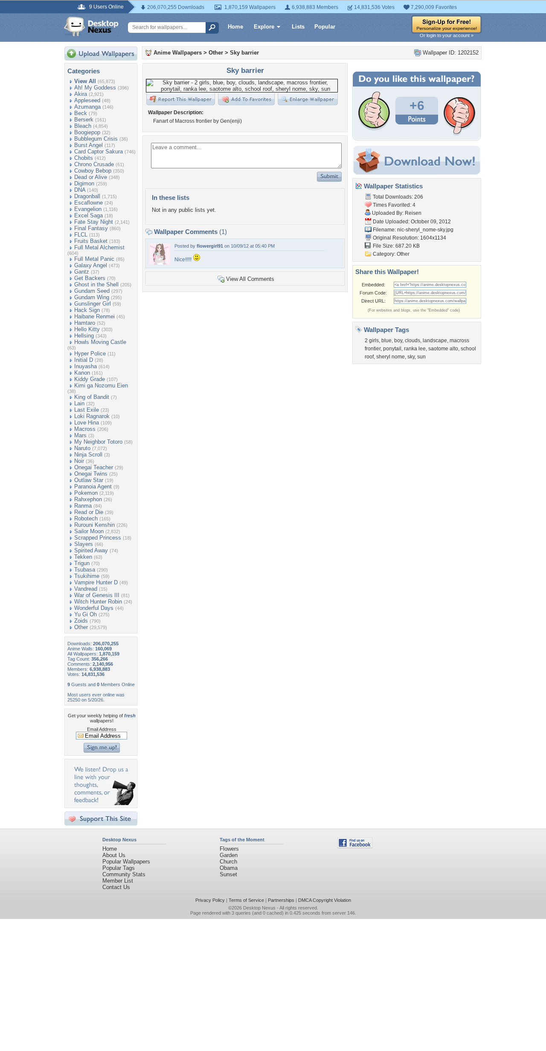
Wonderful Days (93, 608)
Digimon (84, 183)
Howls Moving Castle (100, 342)
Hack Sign (87, 310)
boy (398, 341)
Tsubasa (84, 569)
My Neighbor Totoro (98, 442)
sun (421, 357)
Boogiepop (87, 132)
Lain (79, 403)
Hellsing (84, 335)
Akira (80, 94)
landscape (435, 341)
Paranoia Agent (93, 486)
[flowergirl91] (159, 263)
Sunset (228, 874)
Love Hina (86, 422)
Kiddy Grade (89, 379)
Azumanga (87, 107)
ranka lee (415, 349)
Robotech (86, 518)
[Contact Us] (103, 803)
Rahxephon (88, 499)
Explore (264, 26)
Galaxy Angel (90, 265)
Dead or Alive (90, 177)
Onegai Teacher (93, 467)
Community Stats (123, 874)
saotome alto (443, 349)
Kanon (82, 373)
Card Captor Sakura (98, 151)
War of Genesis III (96, 595)
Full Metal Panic (94, 259)
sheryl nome (390, 357)
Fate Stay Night (93, 222)
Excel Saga (88, 215)
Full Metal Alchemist (99, 247)
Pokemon (86, 493)
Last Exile (86, 410)
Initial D (83, 360)
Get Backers (89, 278)
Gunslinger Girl (92, 303)
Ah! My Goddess (95, 87)
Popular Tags (118, 868)
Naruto (82, 448)
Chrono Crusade (94, 164)
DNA (79, 190)
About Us (113, 855)
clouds (412, 341)
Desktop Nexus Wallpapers (91, 26)
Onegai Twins (90, 474)
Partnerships (281, 900)
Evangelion (88, 209)
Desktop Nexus (259, 907)
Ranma (83, 505)
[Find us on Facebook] (354, 846)
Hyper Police (90, 353)
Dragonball (87, 196)
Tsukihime (86, 576)
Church (228, 861)
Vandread (85, 589)
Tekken (83, 557)
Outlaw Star (88, 480)
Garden (229, 855)
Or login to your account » (446, 35)
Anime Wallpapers (178, 52)
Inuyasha (85, 366)
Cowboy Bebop (92, 170)
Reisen (413, 213)
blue (386, 341)
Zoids (81, 621)
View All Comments (250, 279)
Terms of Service (246, 900)
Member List (117, 881)
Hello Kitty (87, 329)
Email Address (101, 729)
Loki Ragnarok (92, 416)
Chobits (83, 158)
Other (81, 627)
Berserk (83, 119)
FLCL (80, 234)
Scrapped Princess (97, 537)
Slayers (83, 544)
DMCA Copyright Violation (324, 900)
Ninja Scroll (88, 454)
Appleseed (87, 100)
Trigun (82, 563)
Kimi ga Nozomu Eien (101, 385)
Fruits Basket (90, 241)
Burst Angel (88, 145)
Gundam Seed (92, 291)
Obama (229, 868)
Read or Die (88, 512)
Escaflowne (88, 202)
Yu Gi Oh (85, 614)
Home (235, 26)
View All (85, 81)
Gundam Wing (91, 297)
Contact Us (116, 887)
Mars (80, 435)
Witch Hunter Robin (98, 601)
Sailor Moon (89, 531)
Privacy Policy (210, 900)
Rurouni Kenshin (94, 525)
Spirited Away (91, 550)
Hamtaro (84, 323)
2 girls (372, 341)
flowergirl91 (210, 245)
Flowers (229, 849)
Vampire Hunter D (96, 582)
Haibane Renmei (94, 316)
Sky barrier (244, 52)
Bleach (82, 126)
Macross (85, 429)
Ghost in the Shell (96, 284)
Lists (298, 26)
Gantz (81, 272)
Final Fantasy (91, 228)
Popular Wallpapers (126, 861)
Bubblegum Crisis (96, 139)
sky (411, 357)
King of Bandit (91, 397)
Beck (80, 113)
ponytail (392, 349)
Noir (79, 461)
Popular (324, 26)
